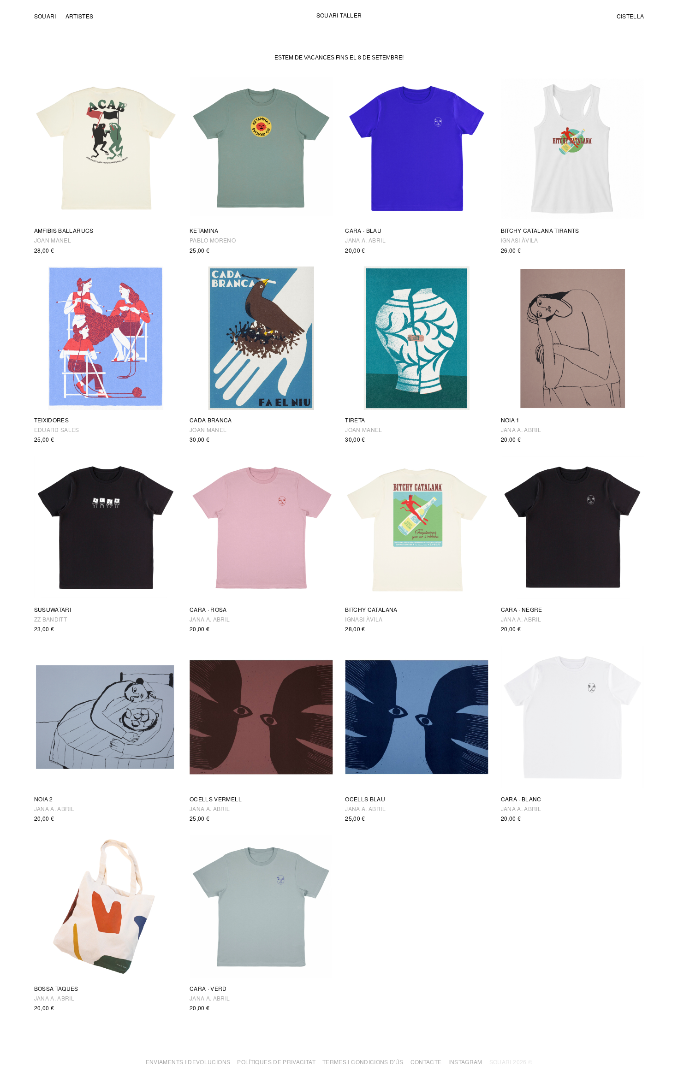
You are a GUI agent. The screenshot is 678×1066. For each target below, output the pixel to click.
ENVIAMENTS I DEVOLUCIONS (188, 1062)
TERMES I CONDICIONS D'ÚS (363, 1062)
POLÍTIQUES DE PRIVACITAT (276, 1062)
